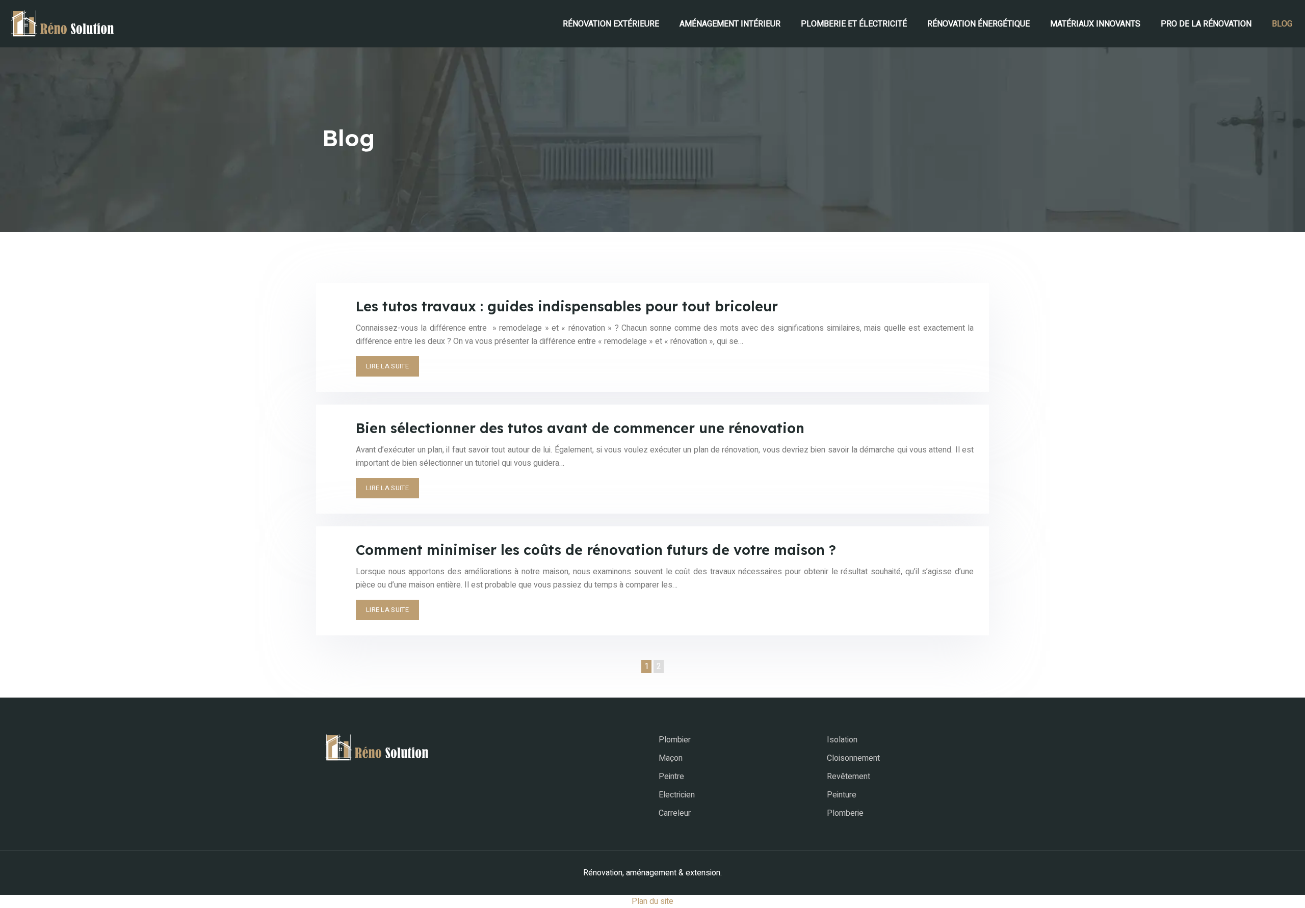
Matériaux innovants (1095, 24)
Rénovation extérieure (611, 24)
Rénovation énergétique (978, 24)
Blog (1282, 24)
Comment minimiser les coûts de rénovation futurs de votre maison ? (596, 549)
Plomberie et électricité (854, 24)
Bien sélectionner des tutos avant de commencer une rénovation (580, 428)
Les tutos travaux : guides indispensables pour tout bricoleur (567, 306)
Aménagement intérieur (730, 24)
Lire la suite (387, 366)
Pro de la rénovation (1206, 24)
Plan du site (652, 901)
